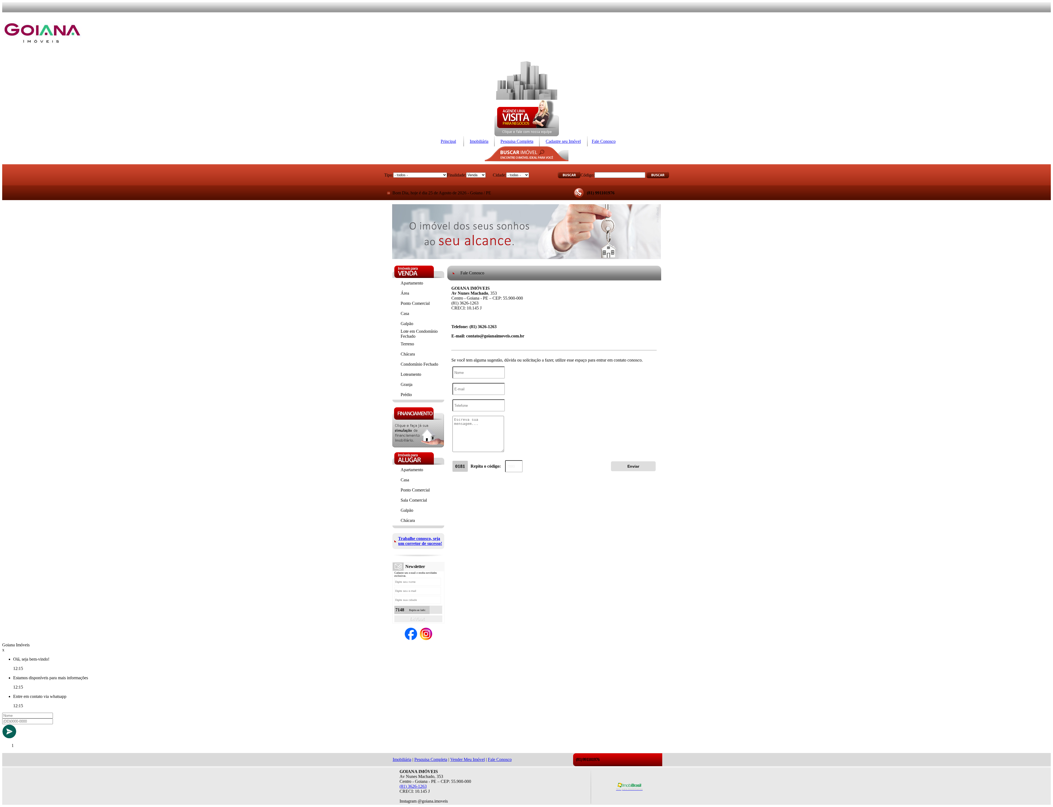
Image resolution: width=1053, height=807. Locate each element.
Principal (448, 141)
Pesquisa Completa (516, 141)
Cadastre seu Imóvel (563, 141)
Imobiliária (479, 141)
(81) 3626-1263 (413, 786)
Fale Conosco (604, 141)
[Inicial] (42, 51)
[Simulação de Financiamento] (418, 446)
